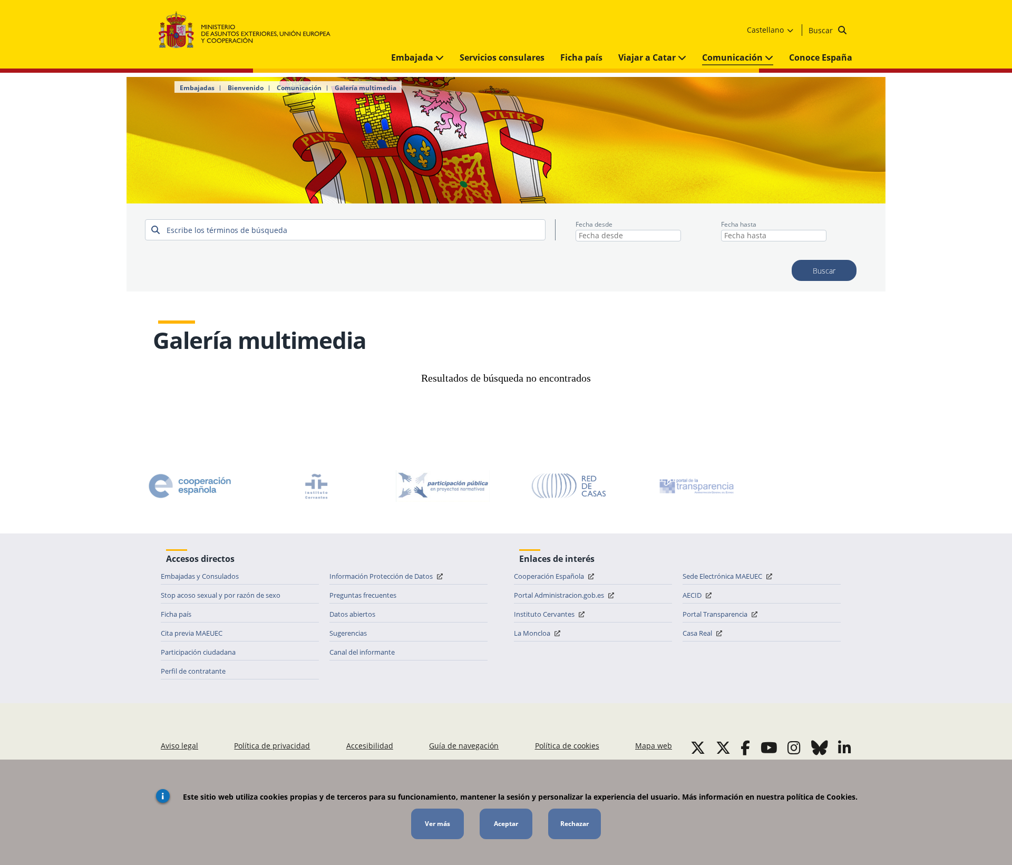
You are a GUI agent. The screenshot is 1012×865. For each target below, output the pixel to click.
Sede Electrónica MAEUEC (723, 576)
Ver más (437, 823)
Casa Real (698, 633)
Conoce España (820, 57)
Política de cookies (567, 746)
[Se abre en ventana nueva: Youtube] (769, 747)
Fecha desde (594, 224)
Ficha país (581, 57)
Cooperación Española (550, 576)
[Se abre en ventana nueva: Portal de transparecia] (696, 486)
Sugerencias (348, 633)
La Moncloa (533, 633)
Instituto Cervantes (545, 614)
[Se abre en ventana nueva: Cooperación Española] (190, 486)
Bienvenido (246, 88)
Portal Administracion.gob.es (560, 595)
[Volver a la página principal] (249, 30)
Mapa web (653, 746)
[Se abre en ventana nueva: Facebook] (745, 747)
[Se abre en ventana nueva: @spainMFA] (723, 747)
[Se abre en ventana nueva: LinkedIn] (844, 747)
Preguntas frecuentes (362, 595)
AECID (693, 595)
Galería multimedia (365, 88)
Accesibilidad (369, 746)
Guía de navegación (464, 746)
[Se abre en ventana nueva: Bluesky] (819, 747)
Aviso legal (179, 746)
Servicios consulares (502, 57)
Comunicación (733, 57)
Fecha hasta (738, 224)
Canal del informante (362, 652)
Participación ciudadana (198, 652)
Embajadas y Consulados (200, 576)
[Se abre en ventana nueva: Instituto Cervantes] (316, 486)
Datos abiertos (352, 614)
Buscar (822, 30)
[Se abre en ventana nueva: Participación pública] (443, 486)
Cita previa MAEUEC (191, 633)
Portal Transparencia (716, 614)
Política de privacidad (272, 746)
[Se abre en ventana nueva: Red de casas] (569, 486)
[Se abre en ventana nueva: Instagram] (794, 747)
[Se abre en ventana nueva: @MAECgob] (697, 747)
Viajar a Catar (648, 57)
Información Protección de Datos (381, 576)
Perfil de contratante (193, 671)
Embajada (413, 57)
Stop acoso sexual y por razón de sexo (220, 595)
